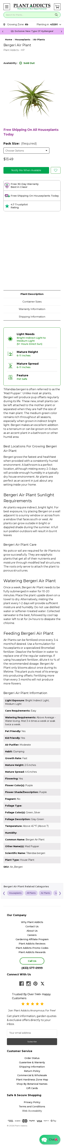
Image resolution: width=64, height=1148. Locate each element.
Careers (32, 935)
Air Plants (45, 892)
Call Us (32, 960)
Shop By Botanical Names (32, 1083)
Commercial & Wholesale (32, 1075)
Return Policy (32, 1071)
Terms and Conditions (32, 1106)
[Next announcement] (61, 31)
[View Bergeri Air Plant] (56, 170)
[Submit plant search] (56, 15)
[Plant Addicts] (32, 7)
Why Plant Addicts (32, 922)
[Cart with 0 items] (57, 6)
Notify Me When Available (26, 170)
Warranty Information (32, 309)
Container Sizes (32, 301)
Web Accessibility (32, 1110)
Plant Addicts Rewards (32, 952)
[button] (6, 6)
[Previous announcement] (3, 31)
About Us (32, 930)
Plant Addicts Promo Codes (32, 947)
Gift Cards (32, 1088)
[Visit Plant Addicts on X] (42, 983)
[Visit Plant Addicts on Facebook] (21, 983)
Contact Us (32, 926)
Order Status (32, 1058)
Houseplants (15, 892)
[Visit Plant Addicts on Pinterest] (35, 983)
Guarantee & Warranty (32, 1062)
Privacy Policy (32, 1102)
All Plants (31, 892)
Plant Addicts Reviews (32, 943)
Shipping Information (32, 316)
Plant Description (32, 294)
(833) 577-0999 (32, 968)
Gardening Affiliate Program (32, 939)
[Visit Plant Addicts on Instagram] (28, 983)
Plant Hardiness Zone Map (32, 1079)
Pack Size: (20, 143)
